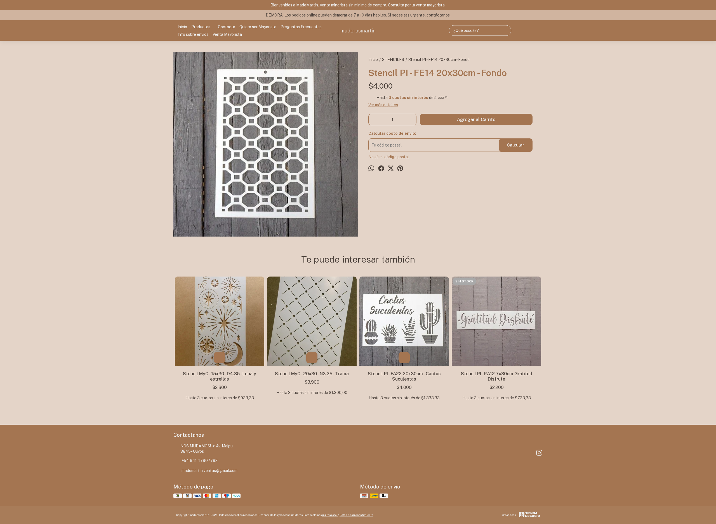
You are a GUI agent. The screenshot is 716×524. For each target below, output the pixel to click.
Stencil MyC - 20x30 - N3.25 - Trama (312, 373)
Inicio (182, 27)
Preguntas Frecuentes (301, 27)
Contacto (226, 27)
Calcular (515, 145)
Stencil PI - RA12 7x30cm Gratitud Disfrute (496, 376)
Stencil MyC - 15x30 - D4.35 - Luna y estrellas (219, 376)
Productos (200, 27)
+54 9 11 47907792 (200, 460)
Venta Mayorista (227, 34)
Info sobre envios (193, 34)
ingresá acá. (330, 514)
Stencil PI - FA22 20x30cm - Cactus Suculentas (404, 376)
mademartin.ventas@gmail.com (209, 470)
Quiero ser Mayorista (257, 27)
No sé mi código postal (388, 157)
